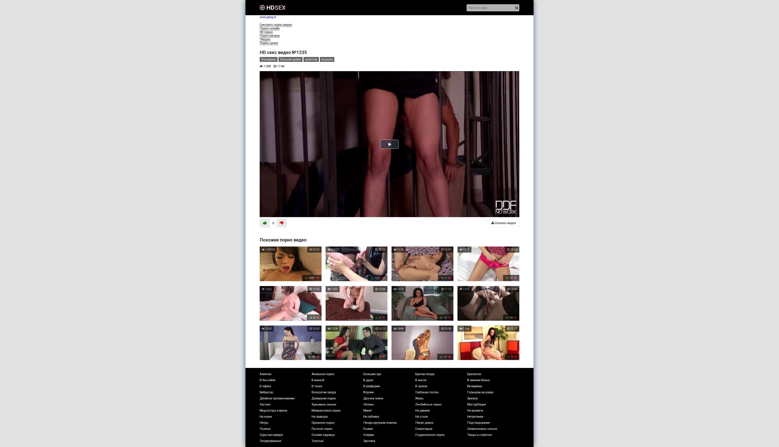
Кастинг (265, 404)
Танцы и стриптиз (479, 435)
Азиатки (265, 374)
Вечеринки (474, 386)
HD (275, 7)
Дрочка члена (373, 398)
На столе (421, 416)
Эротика (369, 441)
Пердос (265, 39)
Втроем (368, 392)
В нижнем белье (478, 380)
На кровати (475, 410)
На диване (422, 410)
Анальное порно (323, 374)
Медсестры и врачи (273, 410)
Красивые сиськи (324, 404)
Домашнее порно (324, 398)
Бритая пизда (424, 374)
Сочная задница (323, 435)
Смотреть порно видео (276, 25)
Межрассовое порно (326, 410)
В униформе (371, 386)
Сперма (368, 435)
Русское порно (322, 429)
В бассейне (267, 380)
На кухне (266, 416)
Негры (264, 422)
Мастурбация (476, 404)
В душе (368, 380)
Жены (419, 398)
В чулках (421, 386)
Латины (368, 404)
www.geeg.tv (268, 17)
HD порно (266, 32)
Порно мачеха (270, 36)
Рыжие (368, 429)
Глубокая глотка (426, 392)
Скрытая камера (271, 435)
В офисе (265, 386)
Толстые (318, 441)
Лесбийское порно (428, 404)
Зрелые (472, 398)
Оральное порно (323, 422)
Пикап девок (424, 422)
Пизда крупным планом (380, 422)
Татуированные (270, 441)
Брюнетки (474, 374)
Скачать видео (505, 223)
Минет (367, 410)
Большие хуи (372, 374)
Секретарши (423, 429)
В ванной (318, 380)
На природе (320, 416)
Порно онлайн (270, 28)
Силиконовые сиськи (482, 429)
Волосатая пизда (324, 392)
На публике (371, 416)
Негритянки (475, 416)
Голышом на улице (480, 392)
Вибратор (266, 392)
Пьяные (265, 429)
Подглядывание (478, 422)
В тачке (317, 386)
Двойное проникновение (277, 398)
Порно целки (269, 43)
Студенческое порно (430, 435)
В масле (420, 380)
